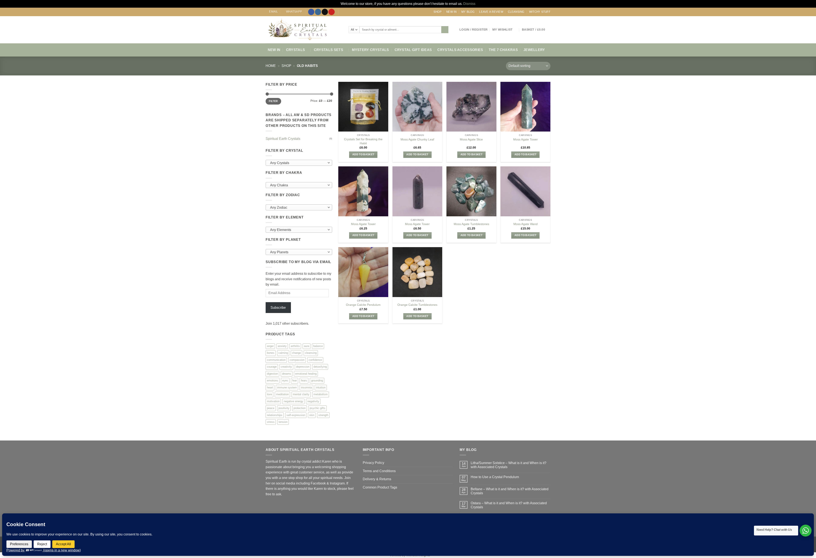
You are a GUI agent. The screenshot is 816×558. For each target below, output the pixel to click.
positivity (283, 408)
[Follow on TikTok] (325, 12)
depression (302, 366)
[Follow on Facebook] (311, 12)
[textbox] (297, 163)
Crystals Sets (328, 50)
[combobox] (299, 163)
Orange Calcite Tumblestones (417, 304)
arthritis (295, 345)
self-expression (295, 414)
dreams (286, 373)
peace (270, 408)
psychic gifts (317, 408)
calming (283, 352)
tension (283, 421)
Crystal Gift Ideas (413, 50)
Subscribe (278, 307)
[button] (473, 29)
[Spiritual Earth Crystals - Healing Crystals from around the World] (304, 29)
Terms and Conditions (379, 471)
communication (276, 359)
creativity (286, 366)
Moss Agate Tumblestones (471, 224)
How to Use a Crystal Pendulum (495, 477)
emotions (272, 380)
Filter (273, 101)
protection (299, 408)
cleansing (311, 352)
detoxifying (320, 366)
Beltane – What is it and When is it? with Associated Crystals (509, 491)
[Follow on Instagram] (318, 12)
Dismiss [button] (469, 4)
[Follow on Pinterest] (331, 12)
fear (294, 380)
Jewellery (534, 50)
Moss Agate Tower (525, 139)
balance (318, 345)
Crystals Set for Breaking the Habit (363, 141)
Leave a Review (491, 11)
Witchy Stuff (539, 11)
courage (272, 366)
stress (271, 421)
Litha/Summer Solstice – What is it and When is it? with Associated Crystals (508, 465)
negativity (313, 401)
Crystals (295, 50)
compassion (297, 359)
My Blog (468, 11)
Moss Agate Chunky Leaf (417, 139)
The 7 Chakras (503, 50)
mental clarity (301, 394)
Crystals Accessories (460, 50)
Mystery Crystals (370, 50)
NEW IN (451, 11)
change (296, 352)
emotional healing (306, 373)
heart (270, 387)
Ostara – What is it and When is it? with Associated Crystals (509, 505)
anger (270, 345)
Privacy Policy (373, 463)
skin (311, 414)
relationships (274, 414)
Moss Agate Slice (471, 139)
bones (270, 352)
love (269, 394)
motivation (273, 401)
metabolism (320, 394)
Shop (438, 11)
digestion (272, 373)
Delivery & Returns (377, 479)
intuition (321, 387)
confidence (315, 359)
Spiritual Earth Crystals (283, 138)
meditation (282, 394)
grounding (317, 380)
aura (306, 345)
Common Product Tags (380, 487)
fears (304, 380)
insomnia (306, 387)
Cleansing (516, 11)
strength (323, 414)
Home (271, 66)
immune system (287, 387)
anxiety (282, 345)
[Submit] (444, 29)
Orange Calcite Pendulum (363, 304)
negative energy (293, 401)
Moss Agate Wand (525, 224)
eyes (285, 380)
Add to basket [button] (363, 154)
